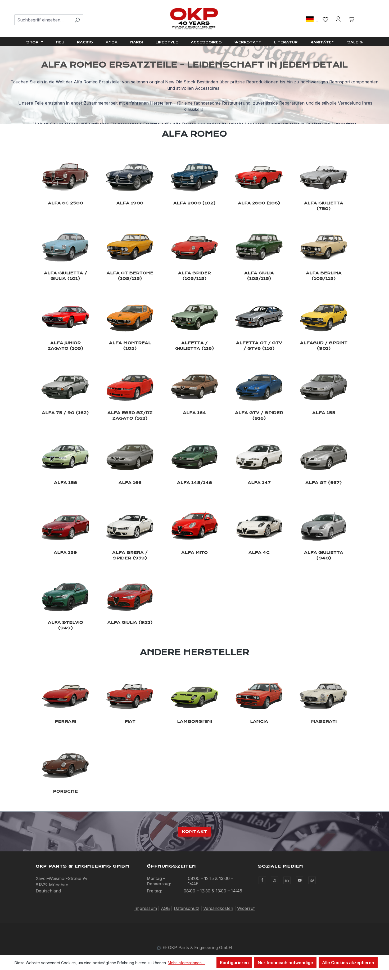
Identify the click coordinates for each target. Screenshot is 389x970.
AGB (165, 908)
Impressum (145, 908)
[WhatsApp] (312, 880)
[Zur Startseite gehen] (194, 18)
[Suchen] (77, 20)
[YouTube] (299, 880)
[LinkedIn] (287, 880)
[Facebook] (262, 880)
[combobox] (43, 20)
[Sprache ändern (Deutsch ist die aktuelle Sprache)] (312, 20)
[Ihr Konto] (338, 19)
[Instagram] (274, 880)
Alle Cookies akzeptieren (348, 962)
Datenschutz (186, 908)
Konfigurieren (234, 962)
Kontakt (194, 831)
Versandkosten (218, 908)
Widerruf (246, 908)
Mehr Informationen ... (186, 962)
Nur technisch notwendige (285, 962)
